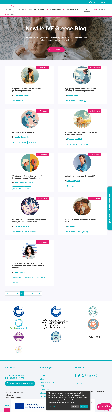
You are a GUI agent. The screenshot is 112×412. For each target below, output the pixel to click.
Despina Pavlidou (22, 95)
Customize (51, 406)
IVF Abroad (29, 277)
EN (94, 2)
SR (101, 2)
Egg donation (57, 9)
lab (14, 142)
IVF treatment (56, 49)
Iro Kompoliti (72, 226)
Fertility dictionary (47, 382)
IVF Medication (30, 232)
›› (39, 293)
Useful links (44, 389)
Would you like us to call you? (20, 383)
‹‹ (7, 293)
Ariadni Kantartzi (22, 226)
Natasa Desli (72, 95)
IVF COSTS (17, 283)
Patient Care (74, 9)
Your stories (87, 10)
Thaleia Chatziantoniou (24, 183)
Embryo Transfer (71, 144)
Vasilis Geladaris (22, 137)
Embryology (82, 101)
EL (98, 2)
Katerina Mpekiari (74, 139)
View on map (10, 405)
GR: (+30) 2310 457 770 (14, 378)
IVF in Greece (40, 277)
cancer (27, 188)
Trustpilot (78, 383)
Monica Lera (20, 272)
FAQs (42, 386)
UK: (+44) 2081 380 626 (14, 375)
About (23, 9)
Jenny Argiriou (73, 180)
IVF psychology (83, 232)
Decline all (75, 406)
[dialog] (68, 400)
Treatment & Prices (39, 9)
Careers (43, 375)
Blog (95, 9)
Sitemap (43, 393)
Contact (102, 9)
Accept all (83, 406)
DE (105, 2)
